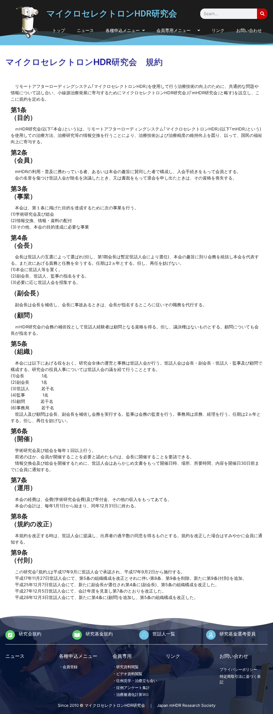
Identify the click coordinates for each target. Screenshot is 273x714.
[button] (125, 30)
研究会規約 (30, 634)
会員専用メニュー (175, 30)
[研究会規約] (10, 635)
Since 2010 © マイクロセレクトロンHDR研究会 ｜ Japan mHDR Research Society (136, 705)
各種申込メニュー (123, 30)
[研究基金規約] (77, 635)
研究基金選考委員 (237, 634)
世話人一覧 (163, 634)
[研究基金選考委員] (211, 635)
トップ (58, 30)
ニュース (85, 30)
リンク (218, 30)
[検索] (262, 14)
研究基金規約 (99, 634)
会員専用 (122, 656)
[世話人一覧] (144, 635)
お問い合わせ (249, 30)
